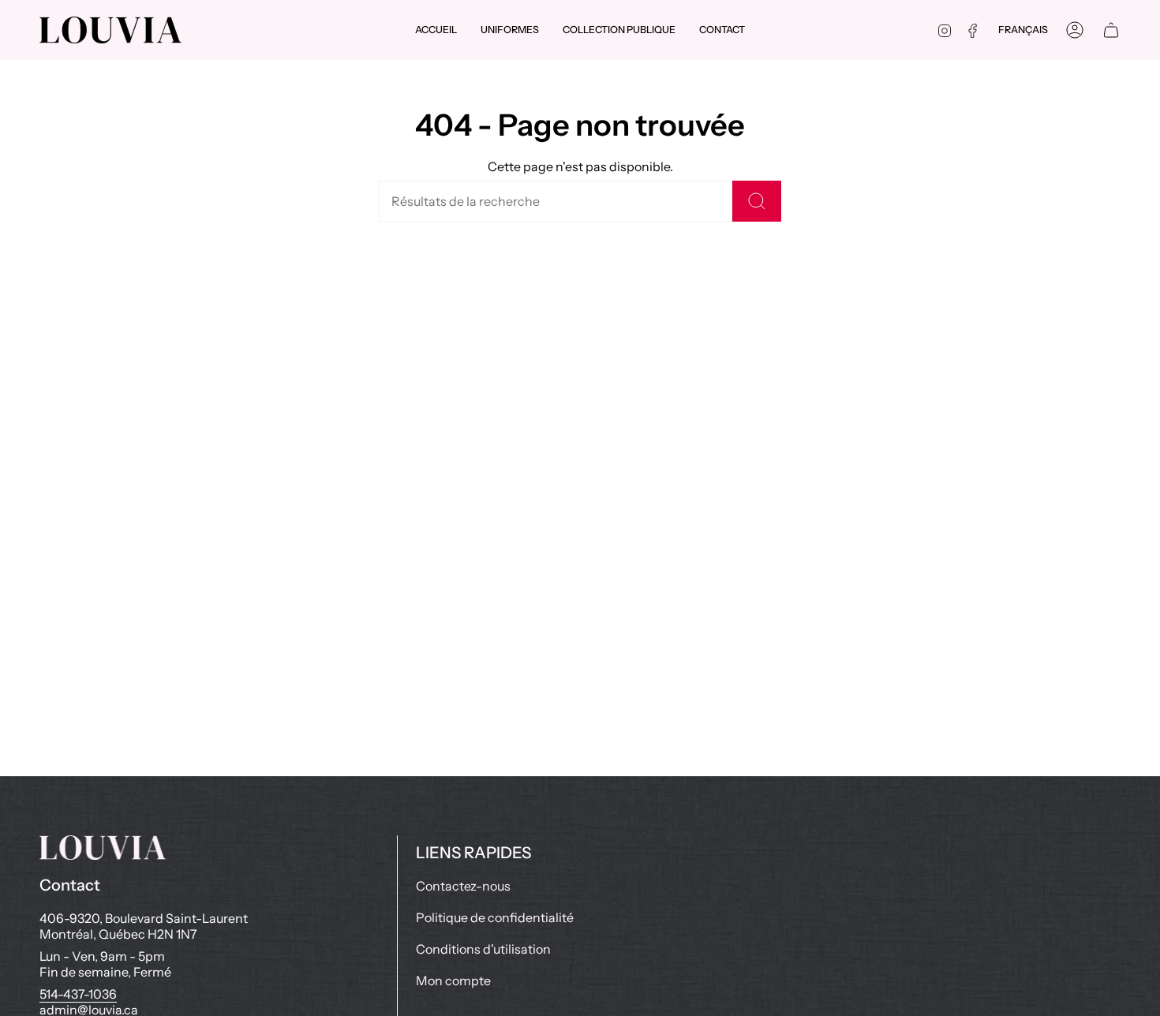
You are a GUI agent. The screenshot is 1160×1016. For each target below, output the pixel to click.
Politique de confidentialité (495, 917)
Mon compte (453, 980)
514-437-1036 (78, 994)
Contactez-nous (463, 886)
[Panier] (1111, 30)
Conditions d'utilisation (483, 949)
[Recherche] (756, 201)
